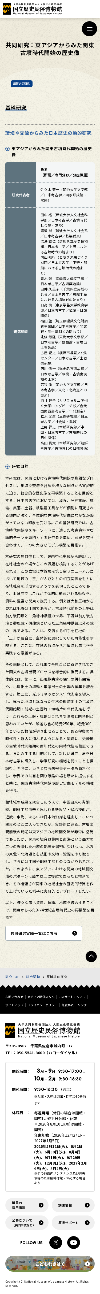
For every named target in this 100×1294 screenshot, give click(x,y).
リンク (82, 1005)
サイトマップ (14, 1005)
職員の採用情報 (19, 1205)
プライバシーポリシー (42, 1005)
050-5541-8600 (31, 1052)
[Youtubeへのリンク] (73, 1242)
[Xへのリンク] (55, 1242)
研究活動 (33, 976)
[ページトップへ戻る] (91, 956)
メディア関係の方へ (40, 996)
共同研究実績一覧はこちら (34, 933)
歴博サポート (68, 1222)
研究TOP (12, 976)
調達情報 (65, 1205)
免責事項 (68, 1005)
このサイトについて (72, 996)
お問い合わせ (14, 996)
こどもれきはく (50, 1264)
